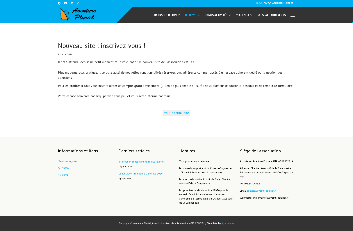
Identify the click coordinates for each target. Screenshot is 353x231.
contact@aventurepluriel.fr (276, 3)
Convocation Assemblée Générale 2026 (141, 176)
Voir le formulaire (176, 113)
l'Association (167, 15)
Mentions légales (67, 161)
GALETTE (63, 175)
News (192, 15)
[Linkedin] (72, 3)
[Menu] (292, 15)
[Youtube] (65, 3)
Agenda (243, 15)
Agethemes (228, 223)
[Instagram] (78, 3)
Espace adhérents (273, 15)
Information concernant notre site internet (141, 164)
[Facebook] (59, 3)
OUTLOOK (63, 168)
